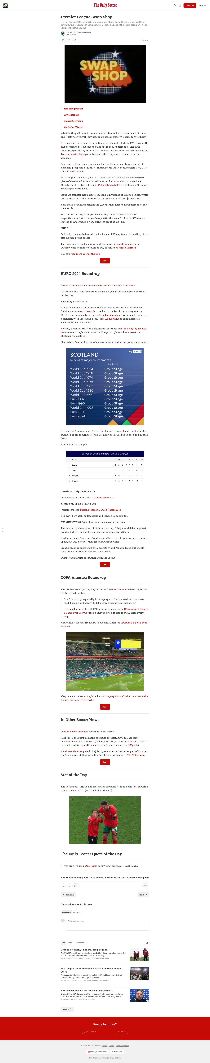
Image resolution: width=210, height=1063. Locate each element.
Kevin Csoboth (86, 311)
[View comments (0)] (69, 40)
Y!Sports (133, 745)
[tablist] (71, 912)
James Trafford (127, 247)
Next (141, 895)
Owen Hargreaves (111, 509)
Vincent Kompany (124, 243)
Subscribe (189, 5)
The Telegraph (135, 754)
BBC (63, 438)
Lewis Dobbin (71, 114)
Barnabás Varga (108, 314)
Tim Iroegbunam (73, 108)
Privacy (105, 1045)
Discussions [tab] (79, 943)
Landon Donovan (103, 497)
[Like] (63, 40)
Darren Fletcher (89, 509)
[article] (105, 955)
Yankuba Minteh (73, 127)
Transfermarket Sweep (74, 154)
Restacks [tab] (76, 912)
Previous (70, 895)
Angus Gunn (112, 318)
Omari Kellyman (73, 120)
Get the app (117, 1052)
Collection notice (122, 1045)
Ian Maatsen (77, 171)
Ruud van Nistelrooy (73, 751)
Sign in (202, 5)
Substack (93, 1058)
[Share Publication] (180, 5)
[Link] (57, 274)
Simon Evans (104, 958)
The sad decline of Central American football (86, 990)
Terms (111, 1045)
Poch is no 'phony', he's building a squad (84, 949)
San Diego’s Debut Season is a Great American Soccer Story (91, 970)
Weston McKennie (119, 589)
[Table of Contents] (2, 531)
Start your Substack (98, 1052)
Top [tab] (63, 943)
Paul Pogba (91, 865)
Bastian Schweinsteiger (74, 731)
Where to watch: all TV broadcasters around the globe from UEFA (98, 285)
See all (66, 1009)
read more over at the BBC (85, 253)
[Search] (174, 5)
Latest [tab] (69, 943)
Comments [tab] (66, 912)
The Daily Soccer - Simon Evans (79, 32)
